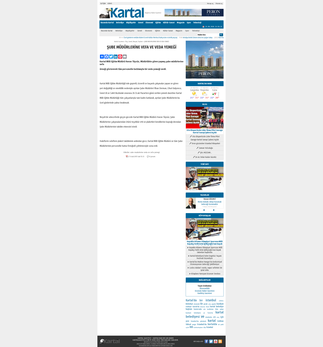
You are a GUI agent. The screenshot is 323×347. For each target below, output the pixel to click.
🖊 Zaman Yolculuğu (204, 148)
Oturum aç (219, 3)
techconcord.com (144, 346)
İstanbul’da (195, 321)
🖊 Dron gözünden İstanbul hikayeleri (204, 143)
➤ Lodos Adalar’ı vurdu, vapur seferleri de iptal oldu (204, 269)
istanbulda (208, 317)
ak (204, 313)
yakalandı (203, 321)
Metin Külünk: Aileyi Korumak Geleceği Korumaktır (209, 203)
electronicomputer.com (156, 346)
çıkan (222, 309)
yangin (194, 324)
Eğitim (158, 22)
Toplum (140, 41)
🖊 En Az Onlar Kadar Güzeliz (204, 157)
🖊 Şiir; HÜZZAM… (205, 152)
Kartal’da (191, 300)
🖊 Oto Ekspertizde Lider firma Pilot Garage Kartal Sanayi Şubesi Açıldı (205, 138)
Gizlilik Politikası (155, 342)
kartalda (212, 324)
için (222, 317)
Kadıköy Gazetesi (205, 293)
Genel (140, 22)
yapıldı (214, 304)
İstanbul (209, 327)
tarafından (210, 309)
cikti (204, 309)
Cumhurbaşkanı (198, 327)
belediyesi (197, 313)
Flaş (126, 41)
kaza (207, 307)
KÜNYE (110, 3)
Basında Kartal (107, 22)
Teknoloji (197, 22)
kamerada (198, 309)
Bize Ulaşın (164, 342)
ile (201, 303)
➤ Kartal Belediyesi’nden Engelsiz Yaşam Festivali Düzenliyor (205, 257)
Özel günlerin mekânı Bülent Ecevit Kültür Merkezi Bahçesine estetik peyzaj (142, 38)
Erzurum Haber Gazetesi (204, 291)
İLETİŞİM (103, 3)
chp (204, 327)
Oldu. (216, 309)
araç (218, 317)
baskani (188, 313)
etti (214, 317)
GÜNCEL (221, 301)
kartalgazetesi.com (141, 340)
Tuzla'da (210, 313)
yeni (187, 321)
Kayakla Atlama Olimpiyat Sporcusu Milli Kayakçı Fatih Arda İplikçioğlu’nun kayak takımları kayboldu (205, 243)
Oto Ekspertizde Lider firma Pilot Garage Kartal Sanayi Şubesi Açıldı (205, 131)
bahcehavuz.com (167, 346)
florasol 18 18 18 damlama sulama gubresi (163, 344)
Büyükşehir (131, 22)
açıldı (187, 327)
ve (202, 316)
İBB (191, 327)
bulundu (202, 307)
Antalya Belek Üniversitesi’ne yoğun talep (189, 38)
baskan (220, 303)
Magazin (180, 22)
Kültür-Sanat (169, 22)
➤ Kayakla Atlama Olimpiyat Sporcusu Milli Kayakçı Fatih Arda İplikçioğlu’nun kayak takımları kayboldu (204, 250)
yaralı (205, 304)
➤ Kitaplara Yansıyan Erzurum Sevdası (204, 273)
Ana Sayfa (146, 342)
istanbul (211, 300)
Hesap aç (210, 3)
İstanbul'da (202, 324)
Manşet (135, 41)
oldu (209, 304)
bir (201, 300)
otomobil (197, 304)
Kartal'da (196, 306)
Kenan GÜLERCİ (210, 199)
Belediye (120, 22)
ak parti (221, 324)
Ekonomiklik (205, 288)
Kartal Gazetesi (119, 41)
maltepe (189, 307)
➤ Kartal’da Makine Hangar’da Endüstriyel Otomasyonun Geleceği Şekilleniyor (204, 263)
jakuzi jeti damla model (143, 344)
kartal (212, 321)
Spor (189, 22)
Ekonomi (149, 22)
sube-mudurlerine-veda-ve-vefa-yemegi (145, 152)
